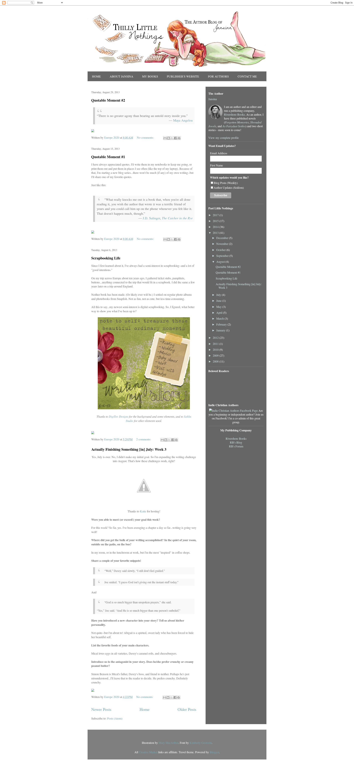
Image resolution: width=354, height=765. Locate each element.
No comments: (146, 137)
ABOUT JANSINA (121, 76)
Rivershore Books (234, 114)
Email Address (218, 153)
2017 (216, 215)
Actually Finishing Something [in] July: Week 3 (128, 449)
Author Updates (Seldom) (229, 187)
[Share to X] (172, 138)
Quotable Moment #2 (108, 100)
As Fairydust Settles (234, 126)
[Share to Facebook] (175, 138)
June (219, 301)
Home (145, 709)
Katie (143, 511)
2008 (216, 361)
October (221, 250)
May (219, 307)
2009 (216, 355)
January (221, 330)
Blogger (214, 752)
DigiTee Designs (118, 416)
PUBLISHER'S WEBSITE (183, 76)
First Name (216, 165)
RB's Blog (236, 442)
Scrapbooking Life (105, 258)
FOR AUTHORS (218, 76)
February (222, 324)
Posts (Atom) (114, 718)
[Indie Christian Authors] (233, 410)
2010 (216, 349)
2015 (216, 221)
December (222, 238)
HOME (96, 76)
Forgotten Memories (237, 122)
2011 (216, 344)
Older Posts (187, 709)
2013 (216, 233)
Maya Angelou (183, 120)
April (219, 312)
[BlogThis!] (168, 138)
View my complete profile (223, 138)
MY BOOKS (150, 76)
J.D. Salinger (151, 218)
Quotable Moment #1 (108, 156)
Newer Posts (101, 709)
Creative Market (148, 752)
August (220, 261)
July (219, 295)
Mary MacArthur (168, 743)
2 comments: (144, 439)
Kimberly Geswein (201, 743)
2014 (216, 227)
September (222, 256)
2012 (216, 338)
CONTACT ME (247, 76)
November (222, 244)
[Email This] (165, 138)
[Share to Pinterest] (179, 138)
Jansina (212, 99)
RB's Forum (236, 446)
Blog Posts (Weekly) (226, 183)
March (220, 318)
